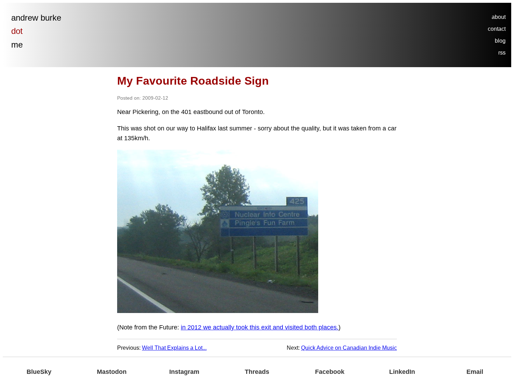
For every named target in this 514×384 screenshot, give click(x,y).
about (499, 17)
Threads (257, 371)
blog (500, 41)
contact (497, 29)
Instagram (184, 371)
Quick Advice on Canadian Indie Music (349, 348)
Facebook (329, 371)
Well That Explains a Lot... (174, 348)
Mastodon (112, 371)
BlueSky (39, 371)
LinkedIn (402, 371)
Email (474, 371)
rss (502, 53)
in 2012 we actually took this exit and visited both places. (259, 327)
